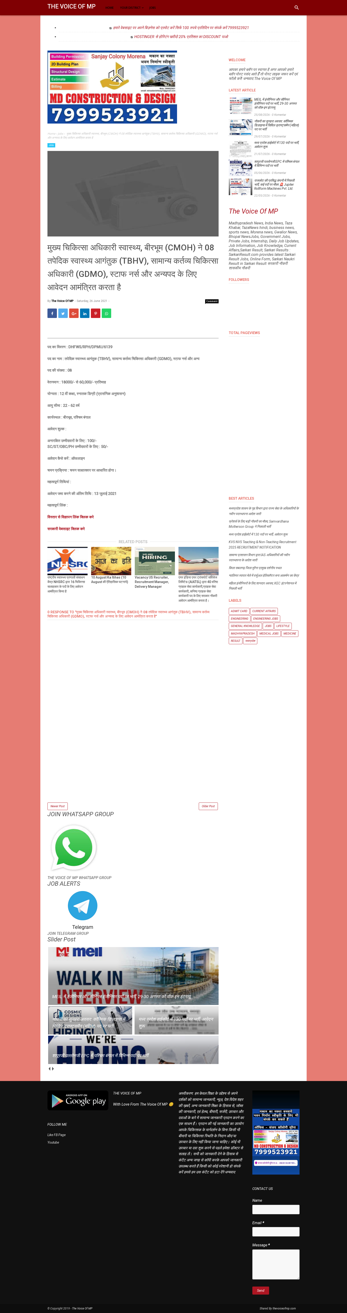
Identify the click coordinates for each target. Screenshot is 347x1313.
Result (235, 641)
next (53, 1069)
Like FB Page (56, 1135)
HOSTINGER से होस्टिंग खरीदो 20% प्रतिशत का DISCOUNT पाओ (181, 36)
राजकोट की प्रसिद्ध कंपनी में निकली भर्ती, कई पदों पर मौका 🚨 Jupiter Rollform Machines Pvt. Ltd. (274, 184)
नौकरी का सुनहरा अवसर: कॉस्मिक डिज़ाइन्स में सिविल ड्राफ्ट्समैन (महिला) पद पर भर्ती (276, 125)
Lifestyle (283, 626)
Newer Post (58, 806)
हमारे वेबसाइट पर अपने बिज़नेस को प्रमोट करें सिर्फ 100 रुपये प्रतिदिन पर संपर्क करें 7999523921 (181, 28)
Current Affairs (264, 611)
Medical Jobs (269, 633)
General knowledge (245, 626)
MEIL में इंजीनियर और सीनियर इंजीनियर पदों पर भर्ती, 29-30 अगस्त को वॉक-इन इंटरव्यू (275, 103)
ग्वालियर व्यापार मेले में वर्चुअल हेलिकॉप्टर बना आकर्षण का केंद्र (264, 575)
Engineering (239, 618)
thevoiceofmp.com (284, 1308)
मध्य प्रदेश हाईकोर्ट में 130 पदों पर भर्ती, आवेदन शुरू (276, 145)
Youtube (53, 1142)
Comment (212, 301)
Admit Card (239, 611)
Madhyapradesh (242, 633)
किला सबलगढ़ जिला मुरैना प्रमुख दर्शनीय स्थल (255, 568)
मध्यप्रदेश (250, 641)
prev (49, 1069)
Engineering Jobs (265, 618)
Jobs (51, 145)
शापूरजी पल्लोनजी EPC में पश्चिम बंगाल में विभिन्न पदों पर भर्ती (276, 163)
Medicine (290, 633)
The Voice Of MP (71, 6)
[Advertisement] (133, 768)
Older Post (208, 806)
